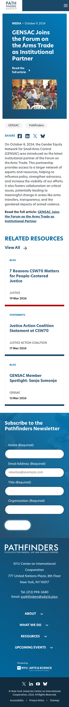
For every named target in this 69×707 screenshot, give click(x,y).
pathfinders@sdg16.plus (39, 597)
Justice (15, 293)
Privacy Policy (36, 701)
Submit (18, 525)
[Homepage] (11, 6)
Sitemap (54, 701)
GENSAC (15, 392)
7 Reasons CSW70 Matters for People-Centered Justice (34, 276)
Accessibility (17, 701)
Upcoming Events (30, 647)
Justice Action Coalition (28, 343)
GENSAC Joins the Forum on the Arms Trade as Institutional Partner (32, 217)
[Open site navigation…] (65, 5)
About (30, 613)
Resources (30, 636)
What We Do (30, 625)
